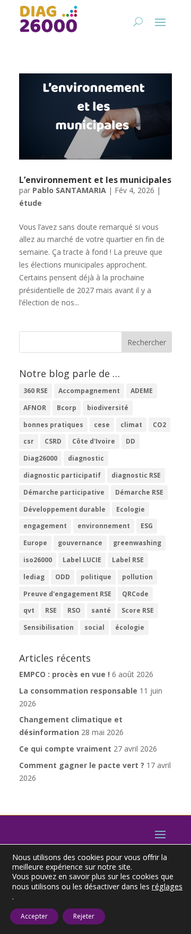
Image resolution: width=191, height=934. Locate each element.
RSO (74, 610)
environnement (103, 525)
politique (96, 576)
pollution (137, 576)
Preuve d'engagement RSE (67, 593)
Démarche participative (64, 492)
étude (30, 203)
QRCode (135, 593)
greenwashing (137, 542)
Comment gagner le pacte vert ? (81, 765)
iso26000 (37, 559)
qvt (28, 610)
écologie (129, 627)
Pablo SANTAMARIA (69, 190)
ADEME (142, 390)
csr (28, 441)
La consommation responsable (78, 691)
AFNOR (34, 407)
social (94, 627)
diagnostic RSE (136, 475)
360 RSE (35, 390)
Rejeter (83, 916)
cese (102, 424)
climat (131, 424)
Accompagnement (89, 390)
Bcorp (66, 407)
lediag (34, 576)
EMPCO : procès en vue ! (64, 674)
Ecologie (130, 509)
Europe (35, 542)
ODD (62, 576)
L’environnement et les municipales (95, 180)
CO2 (159, 424)
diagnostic (86, 458)
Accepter (34, 916)
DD (130, 441)
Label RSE (128, 559)
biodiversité (107, 407)
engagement (45, 525)
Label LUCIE (82, 559)
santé (101, 610)
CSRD (53, 441)
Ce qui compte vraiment (65, 749)
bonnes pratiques (53, 424)
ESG (147, 525)
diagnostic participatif (62, 475)
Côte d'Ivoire (93, 441)
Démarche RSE (139, 492)
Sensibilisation (48, 627)
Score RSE (137, 610)
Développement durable (64, 509)
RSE (51, 610)
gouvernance (80, 542)
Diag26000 (40, 458)
